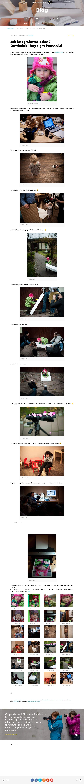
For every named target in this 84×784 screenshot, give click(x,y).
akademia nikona (33, 699)
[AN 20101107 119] (50, 647)
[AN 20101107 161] (17, 631)
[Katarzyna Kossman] (66, 600)
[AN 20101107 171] (50, 616)
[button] (14, 780)
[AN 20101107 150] (50, 631)
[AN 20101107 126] (17, 647)
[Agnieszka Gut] (17, 616)
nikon (63, 699)
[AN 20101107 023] (34, 678)
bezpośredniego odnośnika (34, 701)
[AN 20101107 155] (34, 631)
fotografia (40, 699)
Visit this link (59, 52)
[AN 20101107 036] (17, 678)
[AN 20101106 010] (50, 678)
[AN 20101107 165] (66, 616)
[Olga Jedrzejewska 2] (34, 600)
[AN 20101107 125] (34, 647)
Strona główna (10, 28)
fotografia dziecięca (46, 699)
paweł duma (67, 699)
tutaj (29, 591)
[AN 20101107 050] (66, 663)
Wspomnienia (23, 699)
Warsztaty (18, 699)
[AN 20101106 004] (66, 678)
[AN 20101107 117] (66, 647)
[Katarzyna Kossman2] (50, 600)
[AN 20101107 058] (50, 663)
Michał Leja (30, 35)
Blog (42, 10)
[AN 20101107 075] (34, 663)
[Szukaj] (81, 3)
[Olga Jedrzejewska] (17, 600)
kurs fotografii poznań (56, 699)
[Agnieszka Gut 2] (34, 616)
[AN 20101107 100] (17, 663)
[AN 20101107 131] (66, 631)
